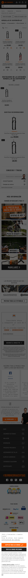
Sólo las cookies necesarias (14, 549)
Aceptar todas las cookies (12, 545)
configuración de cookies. (10, 540)
